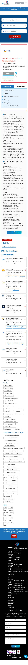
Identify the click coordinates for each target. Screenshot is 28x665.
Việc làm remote (8, 385)
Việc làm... (8, 406)
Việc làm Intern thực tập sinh (10, 403)
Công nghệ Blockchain (11, 467)
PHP (5, 520)
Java (5, 510)
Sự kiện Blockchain (12, 475)
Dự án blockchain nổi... (9, 499)
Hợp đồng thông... (8, 501)
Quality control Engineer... (10, 419)
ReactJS (6, 512)
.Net (5, 515)
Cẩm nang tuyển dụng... (14, 437)
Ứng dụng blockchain (13, 459)
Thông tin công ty (20, 86)
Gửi (15, 646)
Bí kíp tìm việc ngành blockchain (11, 443)
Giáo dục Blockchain (11, 472)
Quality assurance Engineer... (11, 421)
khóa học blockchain (9, 445)
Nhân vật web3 (7, 496)
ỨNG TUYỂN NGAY (14, 232)
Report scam (7, 239)
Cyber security (20, 414)
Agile (5, 522)
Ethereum (14, 483)
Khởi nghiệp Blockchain (11, 469)
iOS (5, 507)
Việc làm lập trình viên (9, 400)
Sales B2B (6, 411)
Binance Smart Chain (10, 488)
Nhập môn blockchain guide (10, 440)
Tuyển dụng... (9, 408)
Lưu (8, 77)
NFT (6, 480)
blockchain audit (10, 493)
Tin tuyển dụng (7, 86)
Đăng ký (14, 536)
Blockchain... (18, 411)
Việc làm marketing (9, 395)
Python (11, 517)
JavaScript (11, 510)
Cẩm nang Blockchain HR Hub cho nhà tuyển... (14, 448)
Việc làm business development (11, 398)
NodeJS (9, 515)
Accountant (20, 408)
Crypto (11, 477)
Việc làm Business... (9, 426)
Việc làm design (7, 429)
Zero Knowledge (13, 491)
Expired (8, 73)
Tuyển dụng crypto (11, 464)
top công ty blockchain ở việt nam (11, 456)
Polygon (10, 485)
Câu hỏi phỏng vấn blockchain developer (12, 453)
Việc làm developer (9, 393)
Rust (10, 520)
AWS (5, 525)
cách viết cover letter (13, 451)
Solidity (11, 512)
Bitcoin (5, 477)
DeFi (16, 477)
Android (10, 507)
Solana (5, 491)
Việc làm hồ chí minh (8, 388)
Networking (11, 522)
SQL (6, 517)
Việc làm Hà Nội (8, 390)
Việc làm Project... (9, 424)
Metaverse (14, 480)
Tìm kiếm (14, 36)
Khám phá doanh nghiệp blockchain (12, 435)
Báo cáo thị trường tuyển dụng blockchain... (14, 461)
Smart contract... (9, 414)
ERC (6, 483)
